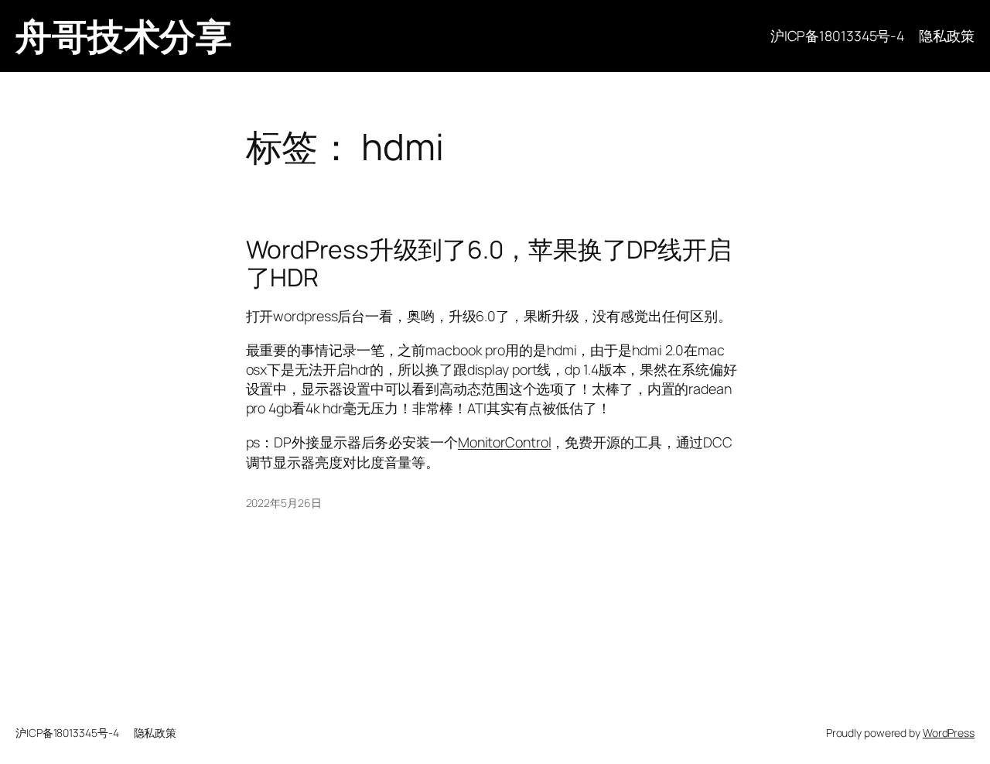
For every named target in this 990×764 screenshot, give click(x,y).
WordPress (949, 732)
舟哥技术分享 (123, 35)
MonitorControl (504, 442)
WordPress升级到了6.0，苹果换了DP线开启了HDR (489, 263)
